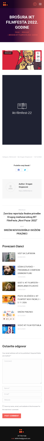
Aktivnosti (8, 53)
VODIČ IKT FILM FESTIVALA (29, 325)
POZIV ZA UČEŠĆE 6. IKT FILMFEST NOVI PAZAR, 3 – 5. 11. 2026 (29, 299)
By (25, 157)
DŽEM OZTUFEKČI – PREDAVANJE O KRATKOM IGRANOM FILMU (29, 270)
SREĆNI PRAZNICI (25, 312)
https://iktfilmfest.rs (25, 191)
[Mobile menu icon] (40, 4)
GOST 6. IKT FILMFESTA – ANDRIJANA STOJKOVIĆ (28, 284)
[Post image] (8, 257)
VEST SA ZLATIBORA (26, 253)
